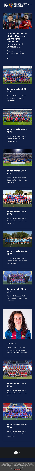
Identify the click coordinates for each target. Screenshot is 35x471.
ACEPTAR (17, 469)
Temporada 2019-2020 (17, 172)
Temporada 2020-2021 (17, 130)
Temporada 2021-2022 (17, 90)
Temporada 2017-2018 (17, 385)
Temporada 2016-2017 (17, 252)
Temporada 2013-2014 (17, 425)
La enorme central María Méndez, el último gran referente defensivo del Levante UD (17, 40)
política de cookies (19, 466)
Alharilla (11, 343)
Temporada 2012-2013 (17, 213)
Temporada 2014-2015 (17, 290)
